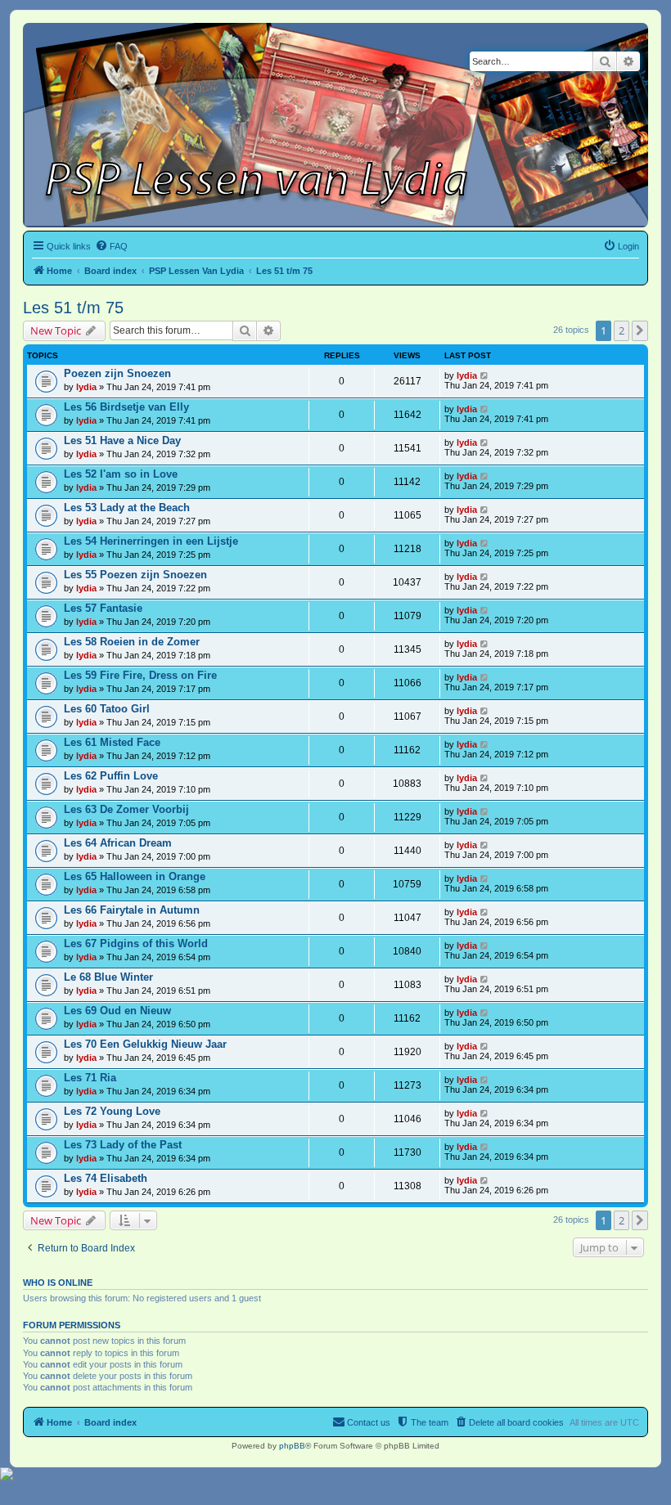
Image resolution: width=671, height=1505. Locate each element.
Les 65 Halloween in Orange (134, 876)
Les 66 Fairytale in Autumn (132, 910)
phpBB (292, 1445)
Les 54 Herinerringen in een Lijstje (151, 541)
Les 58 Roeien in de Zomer (132, 642)
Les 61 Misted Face (112, 742)
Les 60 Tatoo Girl (107, 709)
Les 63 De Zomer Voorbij (126, 809)
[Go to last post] (485, 375)
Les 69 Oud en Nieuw (117, 1010)
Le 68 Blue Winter (108, 977)
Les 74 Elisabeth (105, 1178)
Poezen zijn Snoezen (117, 373)
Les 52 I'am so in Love (121, 474)
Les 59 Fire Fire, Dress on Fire (140, 675)
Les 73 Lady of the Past (123, 1145)
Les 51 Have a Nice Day (122, 440)
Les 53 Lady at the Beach (127, 507)
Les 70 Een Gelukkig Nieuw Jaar (145, 1044)
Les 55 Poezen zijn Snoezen (135, 574)
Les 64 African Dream (118, 843)
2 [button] (621, 330)
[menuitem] (111, 246)
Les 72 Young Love (112, 1111)
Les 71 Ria (90, 1077)
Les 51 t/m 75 (73, 308)
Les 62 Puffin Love (111, 776)
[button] (640, 330)
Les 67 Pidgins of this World (136, 943)
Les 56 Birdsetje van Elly (126, 407)
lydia (86, 387)
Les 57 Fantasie (103, 608)
